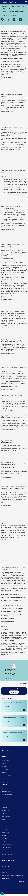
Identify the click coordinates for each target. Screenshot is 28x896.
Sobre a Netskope (6, 816)
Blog (3, 788)
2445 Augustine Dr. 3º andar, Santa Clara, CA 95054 (8, 852)
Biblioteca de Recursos (7, 794)
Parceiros (4, 835)
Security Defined (6, 797)
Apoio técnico (5, 801)
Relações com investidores (8, 826)
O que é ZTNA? (5, 779)
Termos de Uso (5, 878)
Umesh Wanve (20, 11)
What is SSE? (5, 772)
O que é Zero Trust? (6, 775)
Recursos (4, 784)
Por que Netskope (6, 760)
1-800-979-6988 (6, 848)
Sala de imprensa (6, 829)
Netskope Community (7, 791)
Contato (4, 841)
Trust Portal (4, 807)
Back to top (23, 683)
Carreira (3, 819)
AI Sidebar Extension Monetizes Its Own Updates (13, 717)
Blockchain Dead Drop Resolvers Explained (12, 702)
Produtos (4, 763)
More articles (8, 678)
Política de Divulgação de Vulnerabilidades (11, 875)
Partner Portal (5, 838)
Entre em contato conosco (8, 844)
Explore (4, 756)
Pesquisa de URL (6, 810)
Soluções (4, 766)
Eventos (4, 822)
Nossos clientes (5, 832)
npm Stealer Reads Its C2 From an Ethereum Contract (12, 733)
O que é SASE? (5, 769)
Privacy (3, 872)
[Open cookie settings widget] (2, 893)
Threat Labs (4, 804)
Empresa (4, 813)
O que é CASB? (5, 782)
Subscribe (14, 692)
